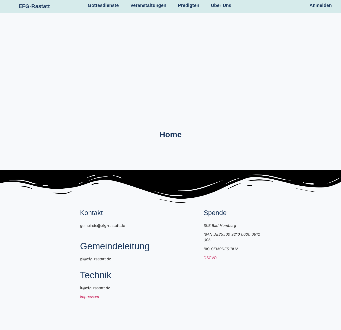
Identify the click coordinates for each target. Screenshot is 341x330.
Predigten (188, 5)
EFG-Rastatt (34, 6)
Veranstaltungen (148, 5)
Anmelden (320, 5)
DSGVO (210, 257)
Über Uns (221, 5)
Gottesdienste (103, 5)
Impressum (89, 296)
